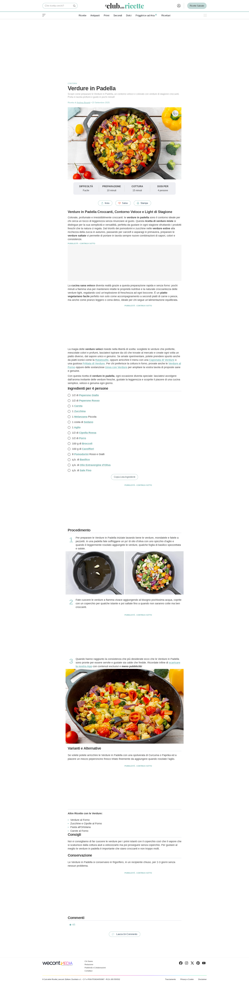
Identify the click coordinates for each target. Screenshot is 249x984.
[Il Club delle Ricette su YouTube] (204, 963)
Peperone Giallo (89, 395)
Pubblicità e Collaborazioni (95, 968)
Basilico (85, 459)
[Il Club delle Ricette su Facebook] (181, 963)
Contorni (72, 83)
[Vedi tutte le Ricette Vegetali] (175, 113)
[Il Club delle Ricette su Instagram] (186, 963)
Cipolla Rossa (87, 432)
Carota (78, 405)
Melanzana (80, 416)
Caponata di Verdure (161, 359)
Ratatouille (102, 359)
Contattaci (89, 971)
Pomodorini (81, 454)
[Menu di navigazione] (44, 15)
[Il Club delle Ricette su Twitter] (192, 963)
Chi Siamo (89, 961)
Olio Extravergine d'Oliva (95, 465)
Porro (82, 438)
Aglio (77, 427)
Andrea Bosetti (83, 102)
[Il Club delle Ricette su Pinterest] (198, 963)
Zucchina (80, 411)
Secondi (117, 15)
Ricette (82, 15)
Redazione (89, 965)
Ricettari (165, 15)
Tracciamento (170, 979)
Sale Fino (85, 470)
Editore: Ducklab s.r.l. (73, 979)
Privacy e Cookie (187, 979)
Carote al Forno (79, 830)
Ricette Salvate (197, 5)
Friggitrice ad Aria (145, 15)
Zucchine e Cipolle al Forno (86, 823)
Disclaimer (202, 979)
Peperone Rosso (89, 400)
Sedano (88, 422)
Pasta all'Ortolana (80, 827)
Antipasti (95, 15)
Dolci (129, 15)
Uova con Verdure (116, 367)
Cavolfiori (88, 448)
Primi (106, 15)
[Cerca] (74, 6)
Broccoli (87, 443)
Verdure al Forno (80, 819)
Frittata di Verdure (94, 363)
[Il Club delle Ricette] (124, 6)
